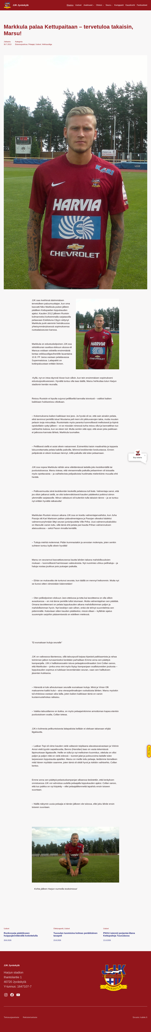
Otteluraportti (58, 928)
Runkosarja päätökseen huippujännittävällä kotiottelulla (21, 934)
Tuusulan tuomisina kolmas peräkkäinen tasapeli (75, 934)
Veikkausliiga (47, 44)
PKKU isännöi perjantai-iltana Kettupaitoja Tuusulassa (119, 934)
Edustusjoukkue (21, 44)
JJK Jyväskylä (21, 5)
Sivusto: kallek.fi (140, 1017)
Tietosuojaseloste (11, 1017)
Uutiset (38, 44)
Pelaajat (31, 44)
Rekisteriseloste (30, 1017)
